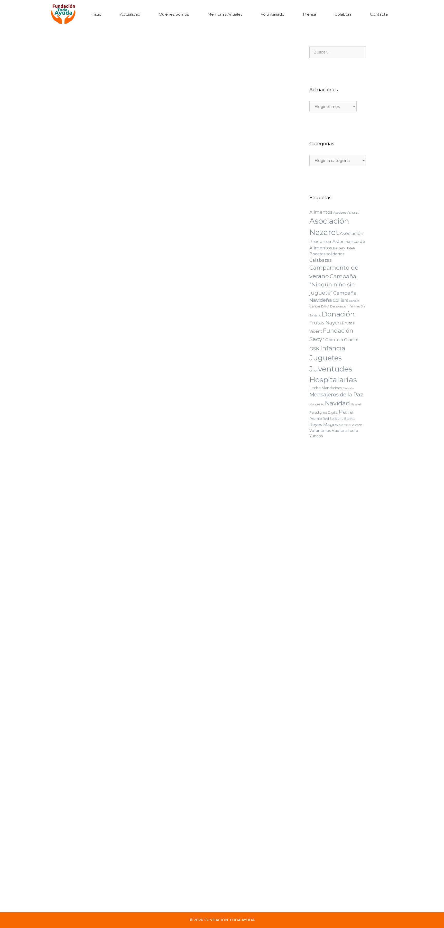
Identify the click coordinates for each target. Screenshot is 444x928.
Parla (346, 411)
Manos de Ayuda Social (262, 729)
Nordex (220, 189)
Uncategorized (209, 592)
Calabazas (320, 260)
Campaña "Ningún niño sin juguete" (110, 190)
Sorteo (345, 425)
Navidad (203, 323)
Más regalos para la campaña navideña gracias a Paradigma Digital (230, 411)
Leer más (85, 173)
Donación (338, 314)
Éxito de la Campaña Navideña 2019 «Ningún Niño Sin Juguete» (233, 277)
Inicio (96, 14)
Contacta (379, 14)
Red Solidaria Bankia (339, 419)
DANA (146, 190)
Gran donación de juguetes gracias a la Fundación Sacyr (122, 819)
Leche (315, 388)
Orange (147, 456)
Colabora (343, 14)
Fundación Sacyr (211, 729)
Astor (338, 241)
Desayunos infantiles (345, 306)
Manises (348, 388)
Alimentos (320, 212)
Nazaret (356, 404)
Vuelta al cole (345, 430)
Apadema (339, 212)
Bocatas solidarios (326, 253)
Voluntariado (272, 14)
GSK (200, 597)
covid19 (354, 301)
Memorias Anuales (224, 14)
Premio (315, 418)
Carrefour (89, 597)
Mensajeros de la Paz (336, 394)
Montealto (316, 404)
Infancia (332, 348)
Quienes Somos (174, 14)
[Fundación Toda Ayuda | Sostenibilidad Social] (65, 14)
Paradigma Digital (107, 195)
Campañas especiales (99, 185)
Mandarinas (331, 388)
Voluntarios (320, 430)
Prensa (309, 14)
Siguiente (98, 893)
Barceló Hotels (344, 248)
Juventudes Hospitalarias (118, 456)
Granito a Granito (341, 339)
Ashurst (353, 212)
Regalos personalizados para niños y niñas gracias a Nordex (237, 138)
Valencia (154, 195)
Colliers (340, 300)
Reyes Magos (135, 195)
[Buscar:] (337, 52)
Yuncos (316, 436)
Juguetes (83, 195)
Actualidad (130, 14)
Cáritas (314, 306)
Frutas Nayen (325, 323)
